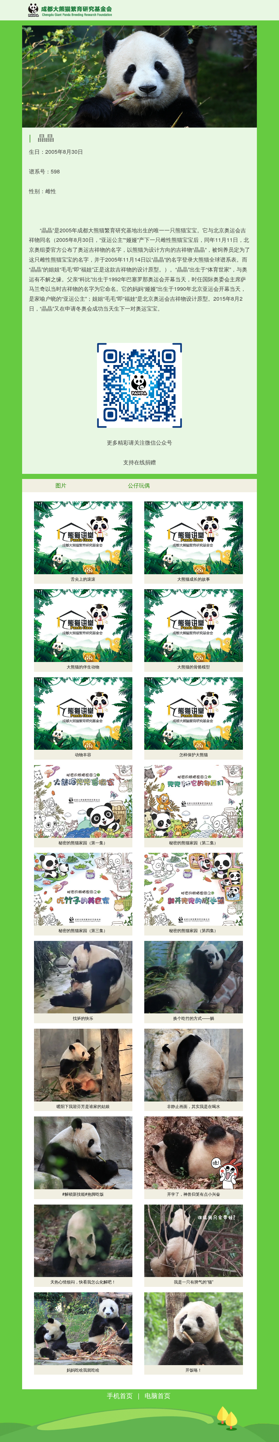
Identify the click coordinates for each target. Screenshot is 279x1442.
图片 (60, 485)
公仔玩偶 (139, 485)
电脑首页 (157, 1395)
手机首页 (120, 1395)
